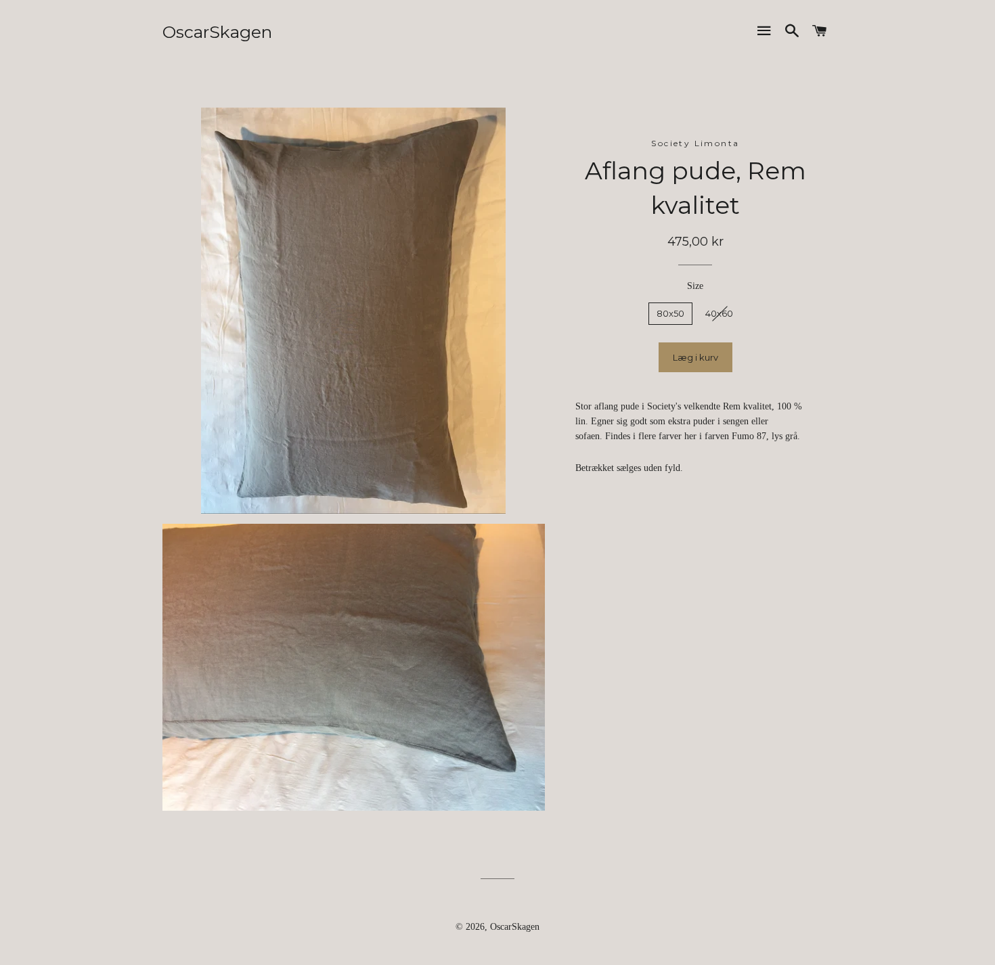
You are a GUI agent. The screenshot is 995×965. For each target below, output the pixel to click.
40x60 (719, 313)
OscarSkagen (217, 32)
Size (695, 286)
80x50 (670, 313)
